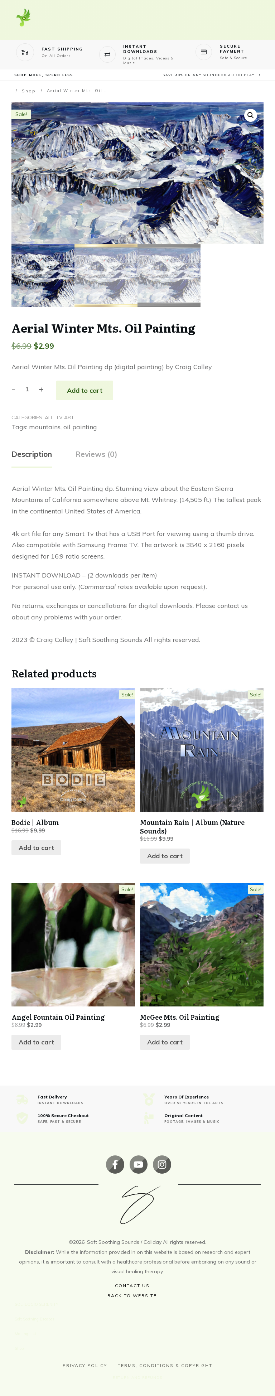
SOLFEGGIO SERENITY (36, 1304)
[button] (250, 115)
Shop (19, 1348)
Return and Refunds (137, 1377)
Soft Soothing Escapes (34, 1319)
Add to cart (84, 390)
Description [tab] (31, 454)
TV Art (65, 417)
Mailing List (25, 1333)
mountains (45, 427)
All (49, 417)
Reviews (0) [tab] (96, 454)
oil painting (80, 427)
